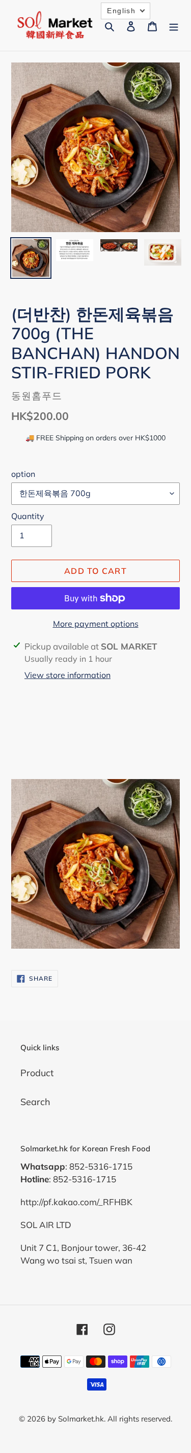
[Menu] (173, 26)
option (23, 474)
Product (36, 1073)
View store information (67, 675)
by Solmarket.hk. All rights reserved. (109, 1419)
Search (35, 1102)
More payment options (96, 624)
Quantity (27, 516)
